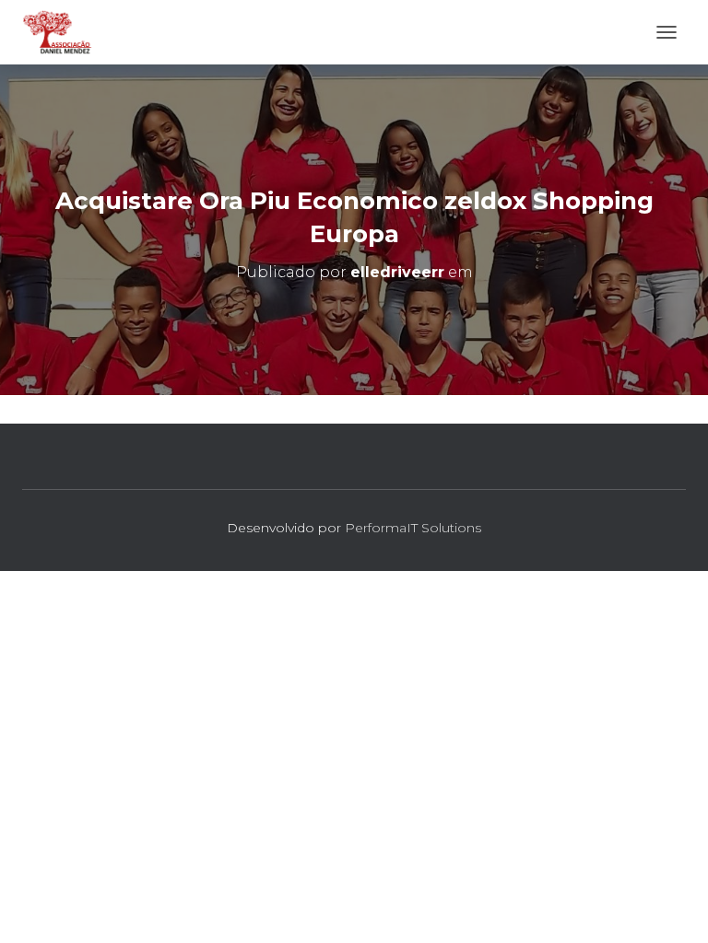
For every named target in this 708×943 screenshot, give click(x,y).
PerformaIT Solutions (413, 527)
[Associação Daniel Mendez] (64, 32)
